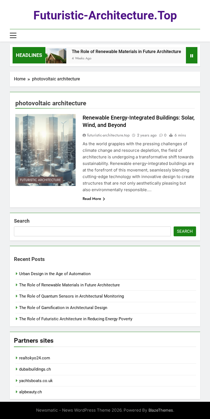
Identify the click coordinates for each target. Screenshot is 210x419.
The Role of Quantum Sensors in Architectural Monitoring (71, 296)
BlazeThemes (160, 410)
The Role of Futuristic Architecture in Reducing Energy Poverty (75, 318)
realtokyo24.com (34, 358)
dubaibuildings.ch (35, 369)
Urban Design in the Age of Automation (55, 273)
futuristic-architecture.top (105, 15)
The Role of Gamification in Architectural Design (63, 307)
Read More (92, 198)
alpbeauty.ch (30, 391)
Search (22, 221)
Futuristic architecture (40, 180)
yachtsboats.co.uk (36, 380)
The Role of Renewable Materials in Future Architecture (123, 51)
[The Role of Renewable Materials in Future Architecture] (53, 58)
